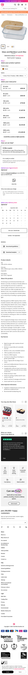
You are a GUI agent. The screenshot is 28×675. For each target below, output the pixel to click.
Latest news (4, 577)
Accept (7, 672)
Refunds (3, 605)
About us (3, 534)
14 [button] (2, 218)
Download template (11, 252)
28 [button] (2, 223)
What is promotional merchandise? (6, 583)
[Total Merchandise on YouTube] (20, 527)
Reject (20, 672)
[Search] (25, 8)
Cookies (3, 613)
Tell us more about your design (8, 189)
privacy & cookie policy (19, 668)
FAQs (2, 574)
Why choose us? (5, 537)
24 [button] (14, 220)
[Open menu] (25, 4)
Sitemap (3, 580)
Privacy (3, 602)
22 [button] (6, 220)
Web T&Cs (3, 596)
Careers (3, 556)
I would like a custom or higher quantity (14, 136)
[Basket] (22, 4)
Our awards (4, 540)
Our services (4, 590)
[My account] (18, 4)
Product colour (4, 66)
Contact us (18, 58)
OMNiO (3, 547)
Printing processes (5, 571)
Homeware (10, 14)
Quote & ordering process (7, 565)
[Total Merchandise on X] (14, 527)
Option (2, 72)
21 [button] (2, 220)
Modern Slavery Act (6, 610)
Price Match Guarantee (6, 616)
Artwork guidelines (5, 568)
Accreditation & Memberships (5, 544)
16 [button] (10, 218)
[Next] (25, 402)
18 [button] (17, 218)
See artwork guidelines (12, 246)
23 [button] (10, 220)
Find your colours (5, 587)
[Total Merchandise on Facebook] (2, 527)
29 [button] (6, 223)
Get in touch (14, 503)
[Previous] (22, 402)
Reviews (3, 553)
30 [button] (10, 223)
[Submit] (25, 522)
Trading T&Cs (4, 599)
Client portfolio (4, 550)
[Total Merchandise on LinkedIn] (26, 527)
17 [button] (14, 218)
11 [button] (17, 215)
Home (2, 14)
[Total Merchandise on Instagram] (8, 527)
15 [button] (6, 218)
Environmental (4, 608)
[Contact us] (15, 4)
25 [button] (17, 220)
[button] (14, 8)
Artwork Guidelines (11, 173)
